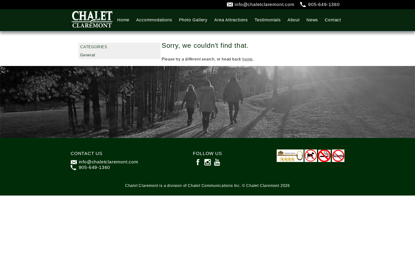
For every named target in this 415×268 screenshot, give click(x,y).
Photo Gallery (193, 20)
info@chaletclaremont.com (264, 4)
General (87, 55)
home (247, 59)
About (293, 20)
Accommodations (154, 20)
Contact (333, 20)
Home (123, 20)
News (312, 20)
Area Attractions (231, 20)
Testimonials (268, 20)
